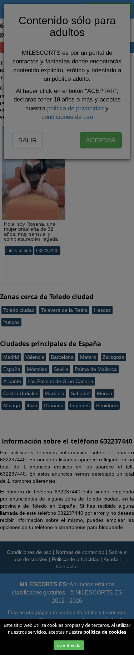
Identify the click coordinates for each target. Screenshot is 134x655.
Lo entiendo (68, 645)
